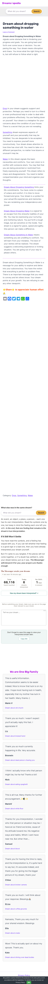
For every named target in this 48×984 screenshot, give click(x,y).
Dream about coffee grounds (16, 909)
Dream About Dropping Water (17, 211)
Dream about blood (12, 849)
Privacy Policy (24, 975)
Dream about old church (14, 708)
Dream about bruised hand (15, 736)
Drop (5, 108)
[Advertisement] (24, 82)
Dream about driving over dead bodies (19, 957)
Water (5, 159)
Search (37, 11)
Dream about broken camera (16, 885)
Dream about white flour (14, 809)
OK (29, 982)
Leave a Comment (9, 32)
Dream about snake (12, 933)
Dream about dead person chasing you (20, 760)
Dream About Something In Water (18, 235)
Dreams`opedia (11, 3)
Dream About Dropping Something (19, 187)
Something (7, 132)
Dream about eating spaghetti (16, 784)
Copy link (24, 639)
